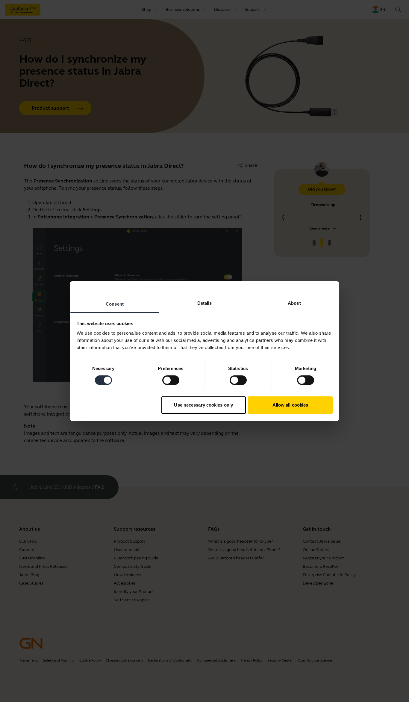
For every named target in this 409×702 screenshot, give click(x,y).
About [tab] (294, 302)
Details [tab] (204, 302)
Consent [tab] (115, 303)
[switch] (170, 380)
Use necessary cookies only (203, 404)
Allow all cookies (290, 404)
